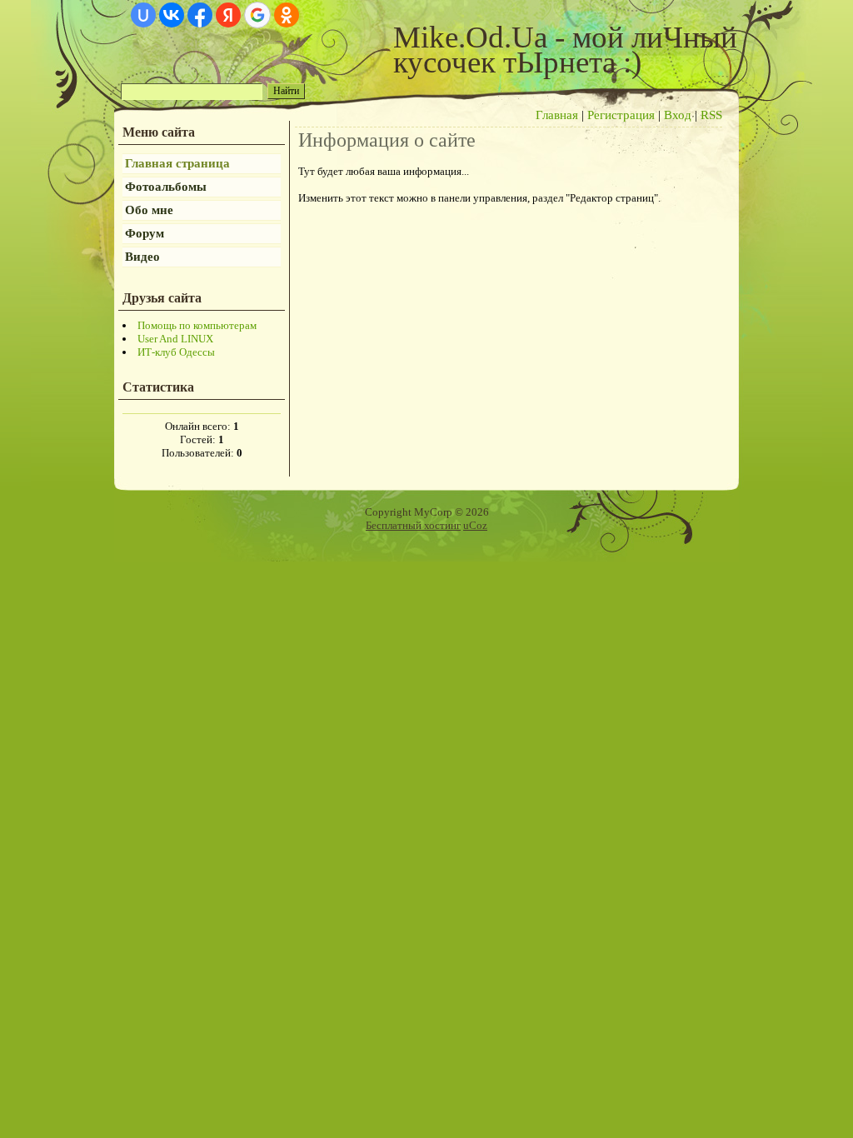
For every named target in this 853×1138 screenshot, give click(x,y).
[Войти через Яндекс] (228, 14)
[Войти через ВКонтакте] (171, 14)
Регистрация (621, 115)
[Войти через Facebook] (199, 14)
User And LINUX (175, 338)
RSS (711, 115)
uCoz (475, 525)
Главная (557, 115)
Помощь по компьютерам (197, 325)
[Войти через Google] (257, 15)
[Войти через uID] (143, 14)
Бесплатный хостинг (413, 525)
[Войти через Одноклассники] (286, 14)
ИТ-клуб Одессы (176, 352)
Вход (677, 115)
